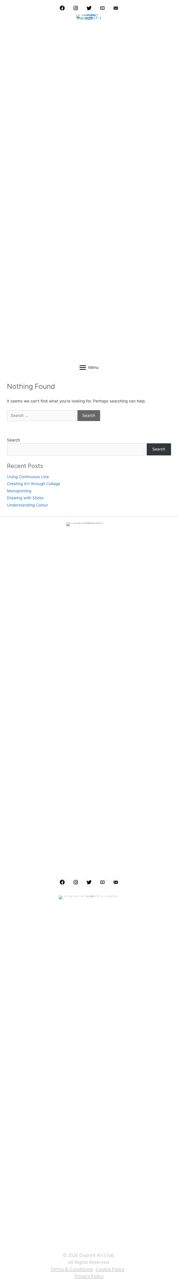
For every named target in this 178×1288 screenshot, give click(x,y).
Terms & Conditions (72, 1269)
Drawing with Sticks (25, 498)
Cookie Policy (110, 1269)
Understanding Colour (27, 505)
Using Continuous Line (28, 476)
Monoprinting (19, 491)
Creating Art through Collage (33, 483)
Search (13, 440)
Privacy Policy (89, 1276)
